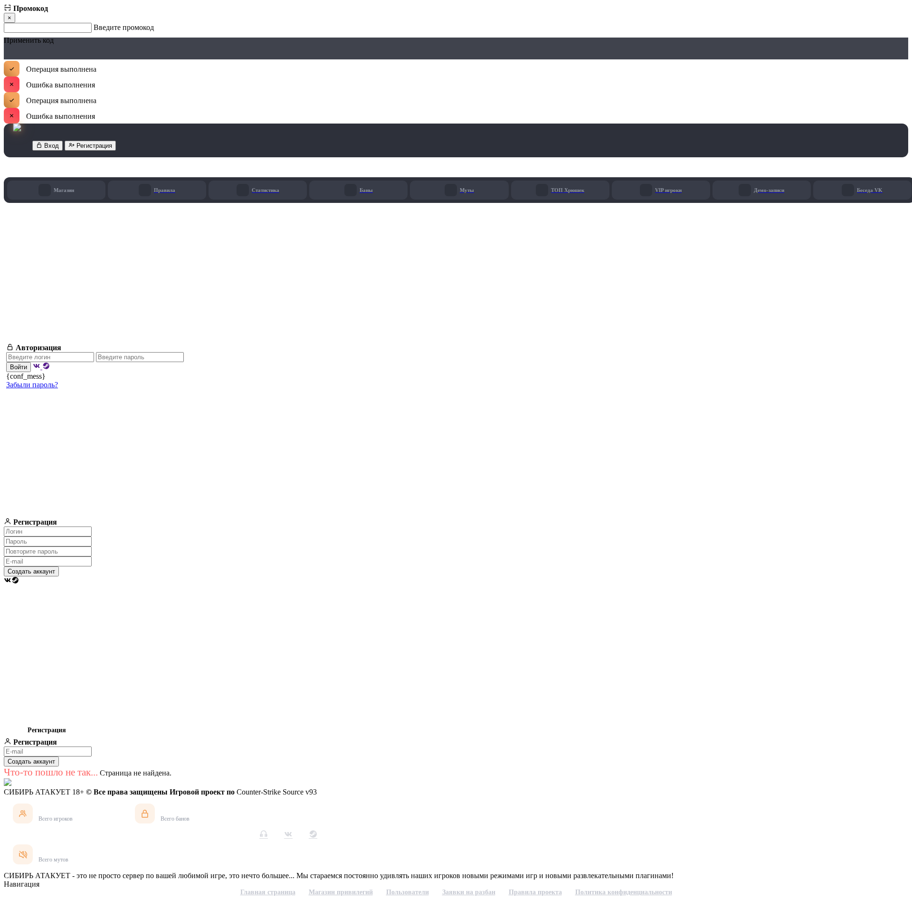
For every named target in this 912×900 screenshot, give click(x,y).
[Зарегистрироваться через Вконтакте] (7, 580)
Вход (50, 145)
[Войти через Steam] (46, 367)
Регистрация (93, 145)
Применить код (29, 41)
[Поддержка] (264, 834)
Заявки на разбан (468, 892)
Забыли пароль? (32, 385)
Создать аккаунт (31, 571)
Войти (18, 367)
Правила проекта (535, 892)
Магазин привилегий (341, 892)
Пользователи (407, 892)
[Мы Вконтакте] (288, 834)
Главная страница (267, 892)
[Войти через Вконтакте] (37, 367)
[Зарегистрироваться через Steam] (15, 580)
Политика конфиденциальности (623, 892)
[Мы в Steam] (313, 834)
